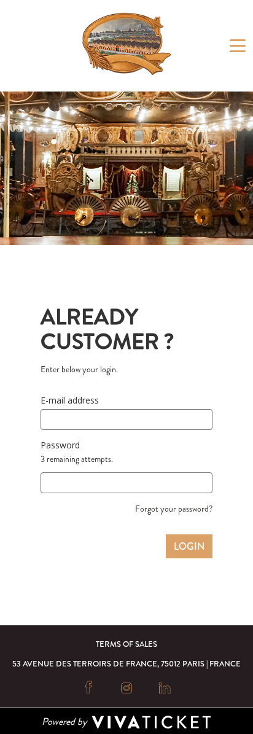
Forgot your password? (173, 508)
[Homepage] (126, 43)
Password (60, 445)
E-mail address (70, 400)
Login (189, 546)
